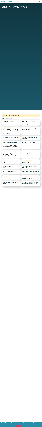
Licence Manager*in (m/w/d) (28, 121)
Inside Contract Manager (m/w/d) (10, 182)
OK (18, 425)
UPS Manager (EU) (7, 176)
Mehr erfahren (24, 425)
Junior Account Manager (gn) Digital (11, 137)
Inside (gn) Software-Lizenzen (29, 142)
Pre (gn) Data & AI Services (10, 129)
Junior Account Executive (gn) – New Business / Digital (29, 152)
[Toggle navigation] (39, 1)
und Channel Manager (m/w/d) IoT (10, 161)
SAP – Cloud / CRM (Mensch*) (29, 161)
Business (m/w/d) (10, 121)
